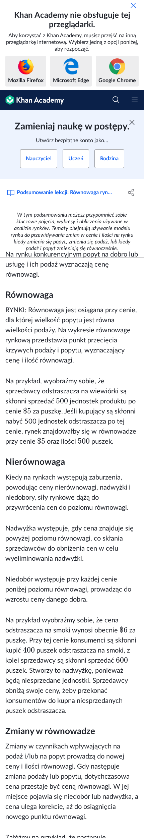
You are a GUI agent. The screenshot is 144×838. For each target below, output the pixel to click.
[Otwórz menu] (135, 100)
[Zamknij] (133, 5)
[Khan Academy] (32, 100)
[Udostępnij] (131, 192)
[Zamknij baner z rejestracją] (132, 122)
